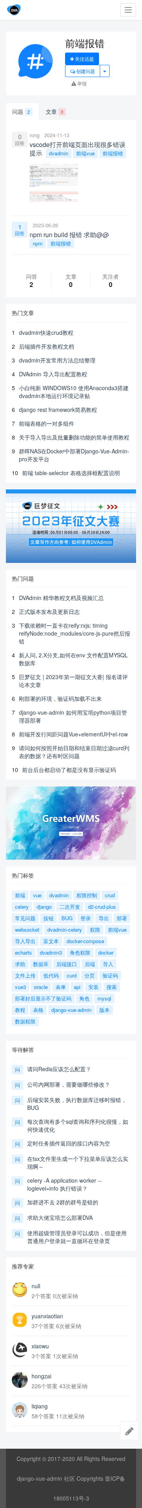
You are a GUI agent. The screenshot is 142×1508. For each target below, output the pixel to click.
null (36, 1286)
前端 (20, 895)
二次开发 (70, 906)
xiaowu (40, 1346)
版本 (104, 1010)
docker (106, 952)
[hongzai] (20, 1380)
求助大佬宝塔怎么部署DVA (60, 1217)
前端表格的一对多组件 (46, 423)
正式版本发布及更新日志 (49, 611)
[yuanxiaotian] (20, 1320)
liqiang (40, 1406)
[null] (20, 1290)
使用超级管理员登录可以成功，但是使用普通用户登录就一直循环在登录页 (77, 1237)
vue (37, 895)
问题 (21, 111)
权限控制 (87, 895)
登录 (85, 918)
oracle (41, 987)
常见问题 (25, 918)
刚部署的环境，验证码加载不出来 (60, 698)
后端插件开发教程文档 (46, 346)
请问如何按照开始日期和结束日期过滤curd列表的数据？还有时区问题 (74, 752)
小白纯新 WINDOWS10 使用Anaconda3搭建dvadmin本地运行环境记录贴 (74, 392)
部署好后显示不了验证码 (43, 998)
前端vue (85, 153)
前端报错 (113, 153)
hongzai (41, 1376)
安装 (93, 987)
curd (72, 975)
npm (38, 243)
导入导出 (25, 941)
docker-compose (85, 941)
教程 (20, 1010)
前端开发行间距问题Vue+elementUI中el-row (73, 734)
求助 (20, 964)
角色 (84, 998)
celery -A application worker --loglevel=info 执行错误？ (64, 1184)
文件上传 (25, 975)
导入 (108, 964)
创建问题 (85, 71)
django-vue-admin (71, 1010)
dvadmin (58, 153)
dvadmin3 (51, 952)
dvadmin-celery (64, 929)
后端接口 (66, 964)
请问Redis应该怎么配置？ (59, 1069)
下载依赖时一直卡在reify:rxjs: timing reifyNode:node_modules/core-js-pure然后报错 (74, 633)
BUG (67, 918)
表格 (38, 1010)
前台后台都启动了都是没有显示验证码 (69, 770)
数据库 (41, 964)
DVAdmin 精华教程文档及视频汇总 (61, 598)
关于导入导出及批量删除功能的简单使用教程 (74, 437)
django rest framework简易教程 (58, 409)
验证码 (110, 975)
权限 (95, 929)
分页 (89, 975)
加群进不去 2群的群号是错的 (62, 1202)
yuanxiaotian (47, 1316)
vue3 (20, 987)
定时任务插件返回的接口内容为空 (68, 1143)
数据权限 (25, 1021)
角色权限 (80, 952)
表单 (61, 987)
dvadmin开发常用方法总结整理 (57, 360)
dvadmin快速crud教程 (46, 332)
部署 (122, 918)
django (44, 906)
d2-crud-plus (102, 906)
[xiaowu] (20, 1350)
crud (110, 895)
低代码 (51, 975)
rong (34, 135)
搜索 (111, 987)
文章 (55, 111)
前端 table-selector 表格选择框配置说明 (71, 473)
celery (22, 906)
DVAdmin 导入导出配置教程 (53, 374)
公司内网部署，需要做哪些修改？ (68, 1084)
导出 (104, 918)
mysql (104, 998)
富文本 (51, 941)
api (77, 987)
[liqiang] (20, 1410)
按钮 (48, 918)
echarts (23, 952)
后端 (90, 964)
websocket (27, 929)
